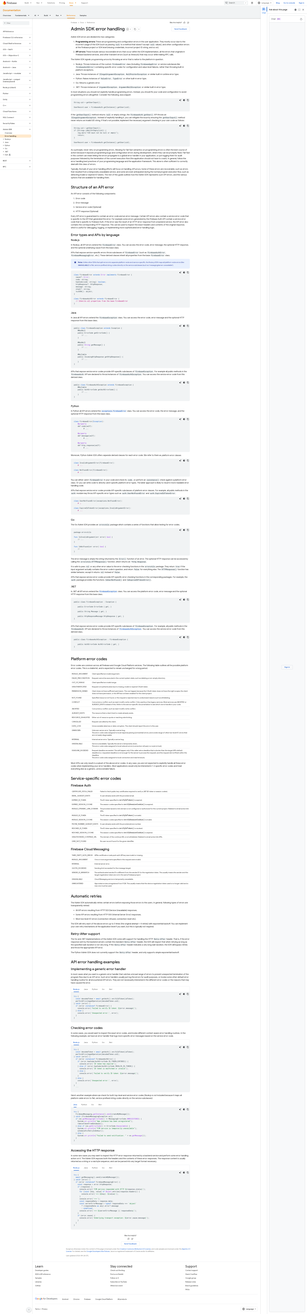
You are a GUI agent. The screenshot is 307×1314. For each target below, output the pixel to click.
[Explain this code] (180, 100)
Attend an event (116, 1286)
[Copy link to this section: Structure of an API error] (116, 187)
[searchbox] (16, 23)
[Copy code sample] (188, 100)
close (303, 9)
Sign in (301, 3)
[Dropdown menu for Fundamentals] (29, 15)
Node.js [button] (76, 989)
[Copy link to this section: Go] (76, 519)
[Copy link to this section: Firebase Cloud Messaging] (111, 849)
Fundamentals (21, 15)
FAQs (187, 1289)
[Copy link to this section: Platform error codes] (109, 659)
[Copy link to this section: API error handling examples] (122, 962)
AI (35, 15)
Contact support (191, 1270)
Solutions (51, 3)
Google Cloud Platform (104, 1299)
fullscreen (299, 9)
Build (27, 3)
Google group (190, 1278)
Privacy (44, 1309)
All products (122, 1299)
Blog (278, 3)
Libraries (38, 1282)
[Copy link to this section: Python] (81, 406)
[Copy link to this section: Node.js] (82, 240)
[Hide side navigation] (29, 1309)
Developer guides (41, 1270)
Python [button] (95, 989)
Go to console (289, 3)
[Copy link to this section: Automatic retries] (104, 896)
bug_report (295, 9)
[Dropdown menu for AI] (39, 15)
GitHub (38, 1286)
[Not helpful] (188, 22)
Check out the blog (117, 1270)
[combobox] (236, 3)
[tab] (76, 989)
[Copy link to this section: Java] (78, 312)
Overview (7, 15)
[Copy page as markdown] (135, 29)
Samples (83, 15)
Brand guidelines (191, 1286)
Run (38, 3)
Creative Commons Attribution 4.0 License (135, 1249)
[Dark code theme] (184, 100)
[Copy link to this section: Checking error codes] (105, 1028)
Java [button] (86, 989)
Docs (71, 3)
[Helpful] (184, 22)
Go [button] (103, 989)
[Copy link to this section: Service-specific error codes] (123, 778)
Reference (71, 15)
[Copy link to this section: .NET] (78, 586)
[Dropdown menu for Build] (31, 3)
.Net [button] (110, 989)
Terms (37, 1309)
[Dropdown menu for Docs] (76, 3)
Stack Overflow (191, 1274)
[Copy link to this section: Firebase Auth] (93, 785)
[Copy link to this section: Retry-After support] (102, 934)
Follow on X (114, 1278)
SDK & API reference (42, 1274)
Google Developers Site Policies (98, 1251)
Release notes (190, 1282)
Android (65, 1299)
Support (84, 3)
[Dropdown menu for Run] (42, 3)
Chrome (76, 1299)
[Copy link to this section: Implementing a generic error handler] (128, 969)
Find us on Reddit (116, 1274)
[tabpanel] (130, 1007)
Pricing (62, 3)
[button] (14, 37)
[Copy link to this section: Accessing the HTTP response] (117, 1150)
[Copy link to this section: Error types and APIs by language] (121, 235)
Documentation (12, 10)
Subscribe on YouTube (118, 1282)
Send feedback (180, 29)
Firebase (74, 23)
